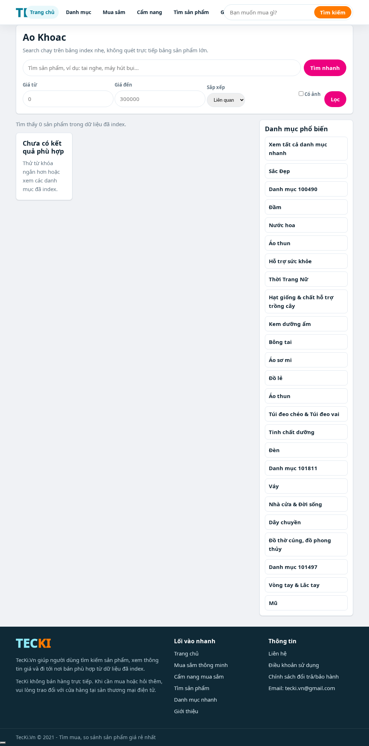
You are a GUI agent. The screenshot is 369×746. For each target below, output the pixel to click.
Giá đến (123, 84)
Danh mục (78, 12)
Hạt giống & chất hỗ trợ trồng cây (301, 301)
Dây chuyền (285, 522)
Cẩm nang (149, 12)
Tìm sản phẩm (191, 12)
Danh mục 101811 (293, 468)
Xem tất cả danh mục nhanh (298, 148)
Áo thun (279, 243)
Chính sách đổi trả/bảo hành (303, 676)
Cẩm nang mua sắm (199, 676)
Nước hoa (282, 225)
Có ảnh (312, 94)
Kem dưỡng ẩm (290, 323)
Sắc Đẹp (279, 171)
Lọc (335, 99)
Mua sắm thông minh (201, 664)
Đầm (275, 207)
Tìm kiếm (333, 12)
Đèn (274, 450)
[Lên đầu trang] (3, 743)
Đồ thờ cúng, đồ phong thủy (300, 544)
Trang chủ (42, 12)
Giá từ (30, 84)
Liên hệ (277, 653)
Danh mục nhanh (195, 699)
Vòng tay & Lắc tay (294, 584)
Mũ (273, 602)
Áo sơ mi (280, 359)
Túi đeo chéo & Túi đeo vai (304, 414)
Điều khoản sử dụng (293, 664)
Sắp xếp (216, 87)
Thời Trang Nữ (288, 279)
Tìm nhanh (325, 67)
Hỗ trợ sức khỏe (290, 261)
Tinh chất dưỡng (292, 432)
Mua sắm (114, 12)
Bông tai (280, 341)
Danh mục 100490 (293, 189)
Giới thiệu (186, 711)
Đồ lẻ (276, 377)
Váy (274, 486)
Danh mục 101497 (293, 566)
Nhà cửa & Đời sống (295, 504)
